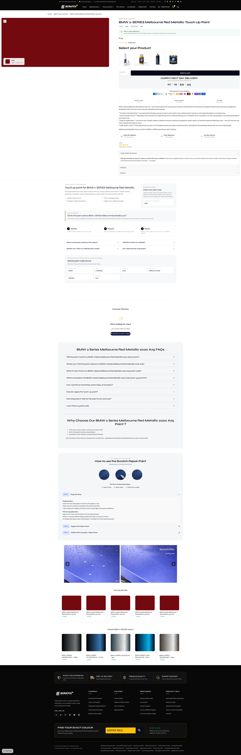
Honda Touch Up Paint (118, 748)
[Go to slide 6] (124, 580)
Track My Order (170, 702)
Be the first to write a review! (120, 334)
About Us (133, 1)
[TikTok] (61, 715)
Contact (139, 1)
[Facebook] (56, 715)
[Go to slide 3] (119, 580)
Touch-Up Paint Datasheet (174, 710)
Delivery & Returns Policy (121, 702)
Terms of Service (119, 706)
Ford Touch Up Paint (176, 745)
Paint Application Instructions (175, 698)
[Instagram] (65, 715)
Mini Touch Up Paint (121, 750)
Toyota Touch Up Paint (148, 750)
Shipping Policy (119, 710)
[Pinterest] (79, 715)
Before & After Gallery (95, 713)
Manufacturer (94, 7)
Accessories (131, 7)
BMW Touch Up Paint (61, 14)
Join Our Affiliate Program (148, 710)
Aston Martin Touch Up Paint (124, 745)
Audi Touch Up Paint (138, 745)
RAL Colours (120, 7)
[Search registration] (139, 730)
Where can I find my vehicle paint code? (83, 249)
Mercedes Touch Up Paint (107, 750)
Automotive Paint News (95, 710)
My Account (143, 702)
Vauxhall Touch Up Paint (177, 750)
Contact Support (145, 706)
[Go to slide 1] (116, 580)
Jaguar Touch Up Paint (146, 748)
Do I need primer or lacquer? (134, 249)
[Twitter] (70, 715)
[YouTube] (74, 715)
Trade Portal (165, 7)
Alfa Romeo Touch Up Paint (108, 745)
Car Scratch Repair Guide (148, 713)
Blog (148, 1)
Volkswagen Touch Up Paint (162, 750)
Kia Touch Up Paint (158, 748)
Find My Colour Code (146, 698)
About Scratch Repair (95, 698)
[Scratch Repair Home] (64, 695)
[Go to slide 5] (123, 580)
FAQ (144, 1)
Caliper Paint (142, 7)
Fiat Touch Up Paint (106, 748)
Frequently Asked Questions (97, 706)
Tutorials (158, 1)
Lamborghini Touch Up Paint (171, 748)
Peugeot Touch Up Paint (134, 750)
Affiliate (153, 1)
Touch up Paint (108, 7)
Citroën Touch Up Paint (164, 745)
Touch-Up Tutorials (94, 702)
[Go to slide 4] (121, 580)
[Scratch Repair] (69, 7)
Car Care (152, 7)
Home (84, 7)
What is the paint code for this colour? (82, 242)
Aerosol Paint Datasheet (173, 706)
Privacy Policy (118, 698)
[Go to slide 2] (117, 580)
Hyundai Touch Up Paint (132, 748)
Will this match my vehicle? (134, 242)
